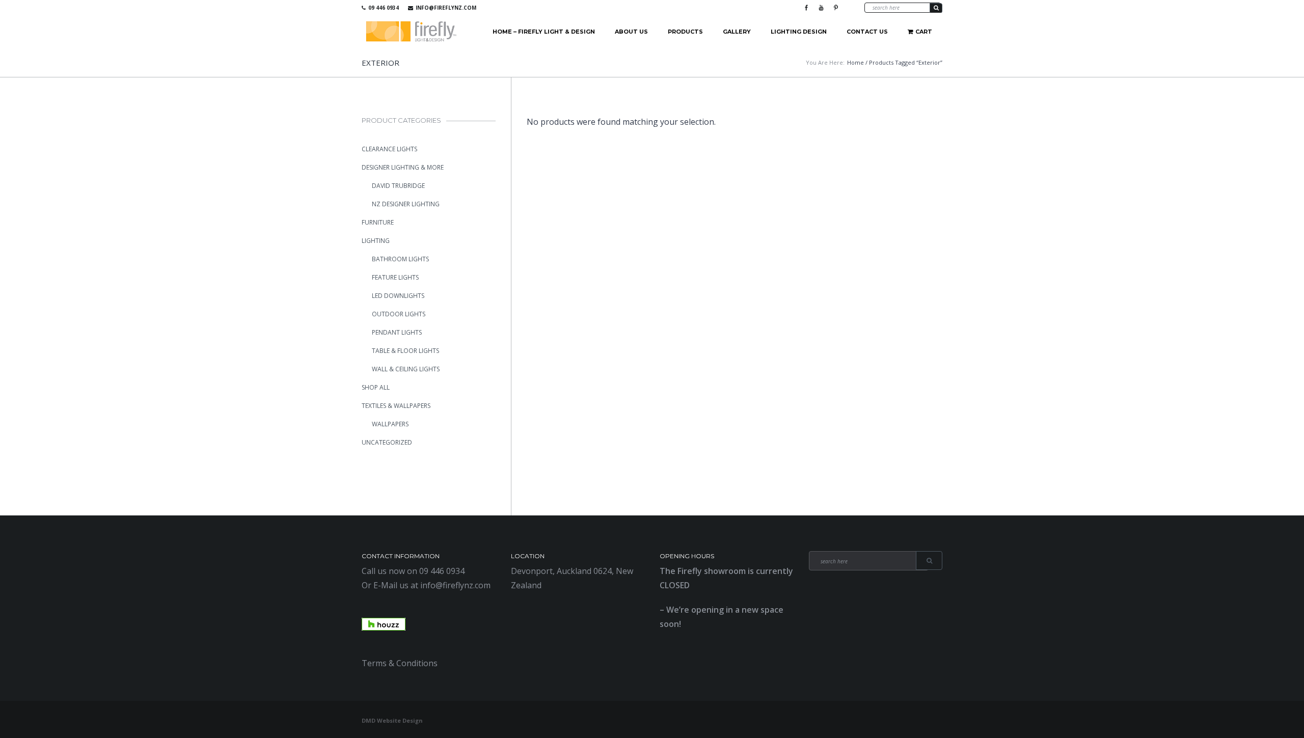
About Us (631, 31)
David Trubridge (398, 185)
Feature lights (395, 277)
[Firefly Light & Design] (411, 31)
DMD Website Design (392, 720)
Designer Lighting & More (403, 167)
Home (855, 62)
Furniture (378, 222)
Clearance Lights (389, 149)
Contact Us (867, 31)
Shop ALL (376, 387)
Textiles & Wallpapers (396, 405)
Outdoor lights (398, 314)
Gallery (737, 31)
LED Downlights (398, 295)
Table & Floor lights (405, 350)
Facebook (806, 8)
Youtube (821, 8)
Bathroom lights (400, 259)
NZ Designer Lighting (406, 204)
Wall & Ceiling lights (406, 369)
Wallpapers (390, 424)
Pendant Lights (397, 332)
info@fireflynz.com (446, 7)
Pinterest (836, 8)
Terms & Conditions (400, 663)
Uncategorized (387, 442)
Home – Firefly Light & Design (544, 31)
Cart (923, 31)
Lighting (376, 240)
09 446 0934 (383, 7)
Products (685, 31)
